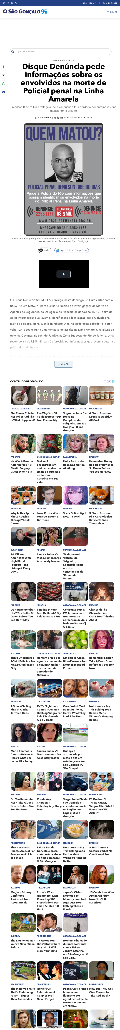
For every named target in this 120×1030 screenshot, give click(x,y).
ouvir (46, 250)
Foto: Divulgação (80, 241)
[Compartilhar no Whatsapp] (3, 83)
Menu (113, 12)
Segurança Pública (63, 60)
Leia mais (64, 364)
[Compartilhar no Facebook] (3, 66)
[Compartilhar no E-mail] (3, 92)
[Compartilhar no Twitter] (3, 75)
